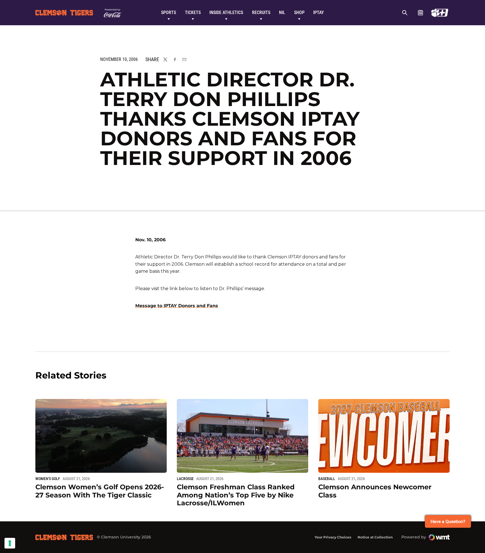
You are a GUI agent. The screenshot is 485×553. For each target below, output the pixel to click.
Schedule (420, 12)
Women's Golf (47, 478)
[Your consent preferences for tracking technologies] (9, 543)
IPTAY (318, 12)
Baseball (326, 478)
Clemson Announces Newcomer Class (374, 491)
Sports (168, 12)
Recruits (261, 12)
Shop (299, 12)
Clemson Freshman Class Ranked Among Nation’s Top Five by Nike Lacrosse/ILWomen (236, 495)
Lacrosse (185, 478)
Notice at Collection (375, 537)
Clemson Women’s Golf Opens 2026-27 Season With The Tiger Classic (99, 491)
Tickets (193, 12)
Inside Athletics (226, 12)
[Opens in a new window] (440, 12)
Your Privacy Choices (333, 537)
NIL (282, 12)
